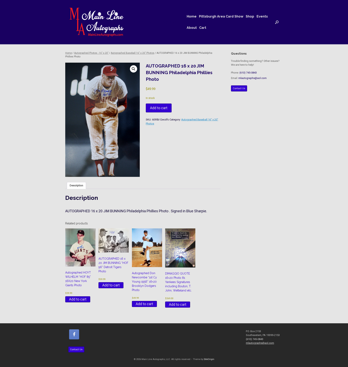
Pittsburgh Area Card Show (221, 16)
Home (192, 16)
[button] (277, 22)
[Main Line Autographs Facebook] (74, 334)
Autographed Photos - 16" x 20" (91, 53)
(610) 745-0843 (248, 72)
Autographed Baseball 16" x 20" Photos (132, 53)
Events (262, 16)
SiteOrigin (209, 359)
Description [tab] (76, 185)
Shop (250, 16)
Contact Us (239, 88)
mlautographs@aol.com (252, 78)
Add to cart (158, 108)
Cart (202, 28)
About (192, 28)
